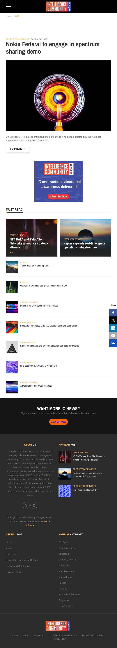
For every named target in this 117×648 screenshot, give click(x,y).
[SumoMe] (113, 343)
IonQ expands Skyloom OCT (86, 490)
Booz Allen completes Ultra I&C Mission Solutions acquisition (48, 325)
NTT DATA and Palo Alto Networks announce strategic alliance (29, 243)
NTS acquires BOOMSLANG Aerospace (38, 365)
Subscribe (11, 554)
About (9, 548)
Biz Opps (63, 542)
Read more (16, 148)
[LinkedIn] (113, 328)
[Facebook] (113, 312)
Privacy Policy (13, 572)
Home (9, 16)
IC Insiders (64, 565)
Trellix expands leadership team (35, 265)
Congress (63, 554)
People (23, 262)
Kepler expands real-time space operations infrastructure (85, 245)
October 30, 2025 (39, 39)
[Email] (113, 335)
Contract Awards (29, 302)
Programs (63, 600)
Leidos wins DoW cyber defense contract (39, 305)
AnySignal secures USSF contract (36, 385)
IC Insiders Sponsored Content (22, 560)
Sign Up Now (58, 422)
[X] (113, 320)
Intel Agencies (66, 571)
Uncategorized (66, 606)
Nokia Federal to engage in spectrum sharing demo (53, 48)
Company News (17, 235)
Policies (62, 589)
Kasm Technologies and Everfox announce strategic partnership (49, 345)
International (65, 577)
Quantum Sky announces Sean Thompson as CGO (43, 285)
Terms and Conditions (18, 566)
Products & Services (17, 39)
